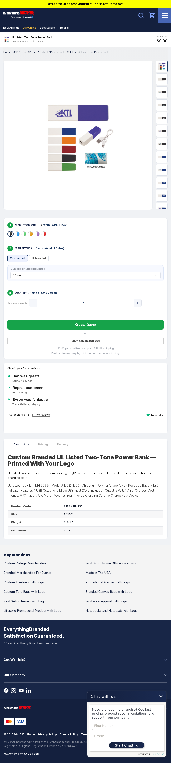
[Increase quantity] (137, 303)
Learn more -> (47, 643)
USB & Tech (20, 52)
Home (7, 52)
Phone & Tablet (38, 52)
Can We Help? (15, 660)
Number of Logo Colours (27, 269)
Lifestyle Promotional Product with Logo (32, 611)
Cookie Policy (68, 734)
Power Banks (58, 52)
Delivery (62, 444)
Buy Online (29, 27)
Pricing (43, 444)
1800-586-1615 (14, 734)
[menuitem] (11, 27)
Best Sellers (47, 27)
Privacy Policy (47, 734)
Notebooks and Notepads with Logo (112, 611)
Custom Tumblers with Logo (24, 582)
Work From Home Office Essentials (111, 563)
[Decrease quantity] (33, 303)
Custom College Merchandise (25, 563)
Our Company (14, 675)
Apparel (64, 27)
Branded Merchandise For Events (27, 573)
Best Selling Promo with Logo (25, 601)
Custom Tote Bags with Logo (24, 592)
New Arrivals (11, 27)
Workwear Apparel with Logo (106, 601)
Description (21, 444)
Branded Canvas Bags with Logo (109, 592)
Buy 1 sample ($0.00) (85, 340)
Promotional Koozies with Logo (108, 582)
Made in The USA (98, 573)
